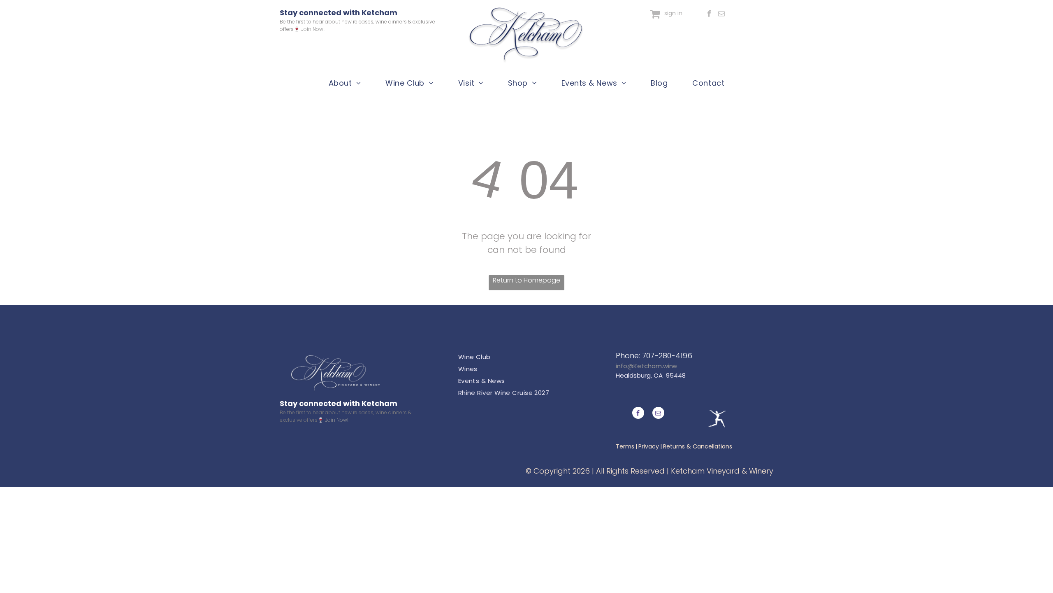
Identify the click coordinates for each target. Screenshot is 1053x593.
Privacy (648, 446)
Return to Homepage (526, 280)
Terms (625, 446)
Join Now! (313, 29)
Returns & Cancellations (697, 446)
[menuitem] (344, 83)
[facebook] (709, 15)
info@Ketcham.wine (646, 366)
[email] (721, 15)
